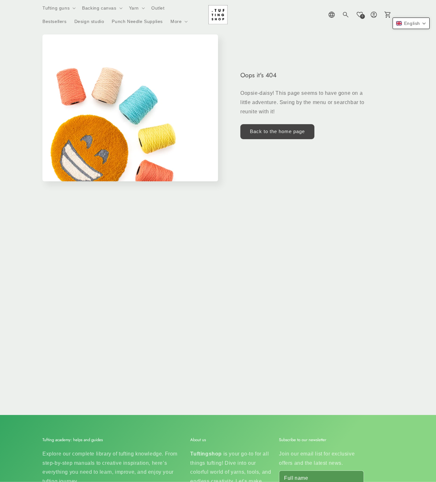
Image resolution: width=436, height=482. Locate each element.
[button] (58, 8)
